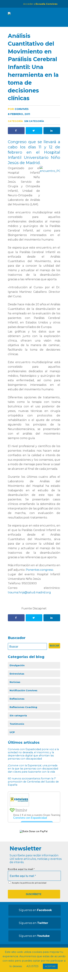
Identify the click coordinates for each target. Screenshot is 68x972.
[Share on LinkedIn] (51, 130)
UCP (12, 732)
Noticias (15, 682)
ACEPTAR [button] (50, 966)
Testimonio (17, 723)
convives (18, 109)
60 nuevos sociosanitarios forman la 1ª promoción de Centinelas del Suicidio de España (33, 781)
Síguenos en (35, 910)
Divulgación (17, 665)
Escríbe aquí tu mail (21, 869)
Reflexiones (17, 698)
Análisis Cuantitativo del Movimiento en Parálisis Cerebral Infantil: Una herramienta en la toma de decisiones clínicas (33, 67)
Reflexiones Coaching (23, 707)
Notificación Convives (23, 690)
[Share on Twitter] (34, 130)
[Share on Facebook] (16, 130)
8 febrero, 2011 (19, 114)
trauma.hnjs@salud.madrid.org (29, 592)
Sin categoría (34, 121)
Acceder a (40, 3)
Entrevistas (17, 673)
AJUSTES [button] (33, 966)
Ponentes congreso (39, 569)
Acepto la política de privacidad (28, 883)
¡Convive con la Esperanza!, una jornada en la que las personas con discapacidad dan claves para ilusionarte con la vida (33, 768)
